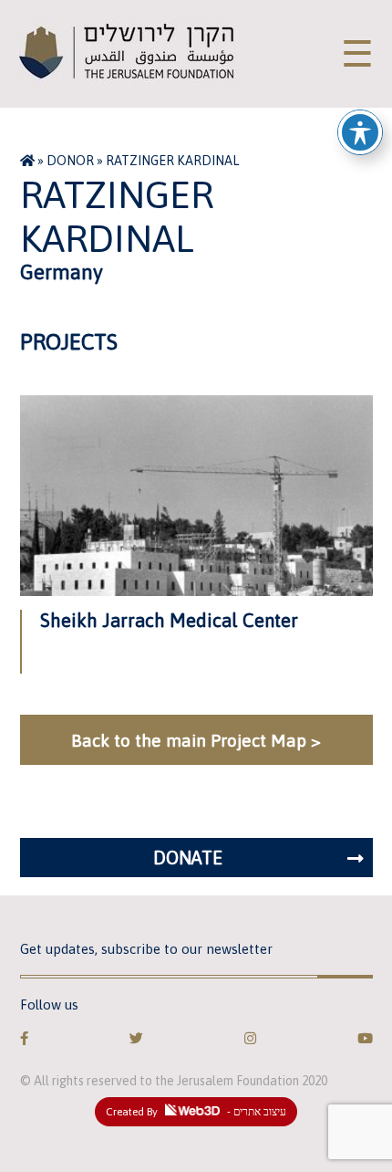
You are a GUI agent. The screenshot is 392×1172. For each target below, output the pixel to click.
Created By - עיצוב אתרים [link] (196, 1111)
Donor (70, 160)
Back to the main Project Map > (196, 740)
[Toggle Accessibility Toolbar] (360, 132)
